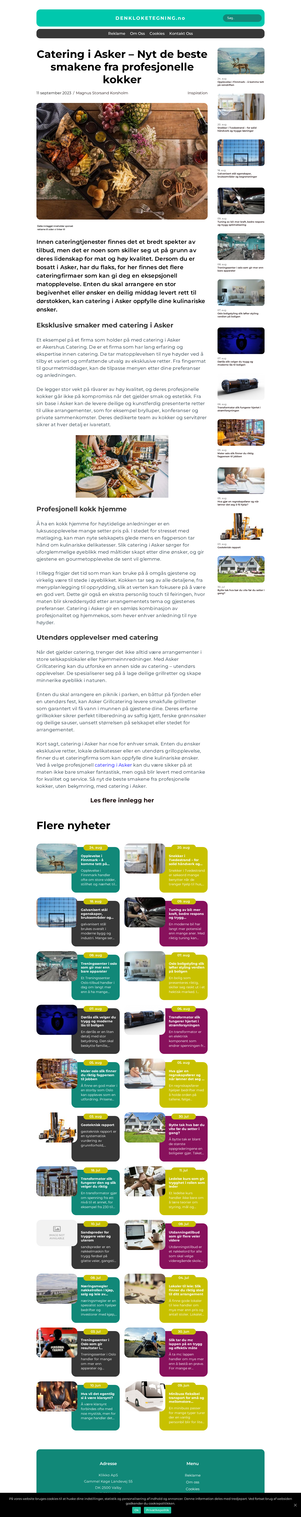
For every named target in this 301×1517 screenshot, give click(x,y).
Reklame (116, 33)
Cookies (157, 33)
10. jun (95, 1385)
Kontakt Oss (181, 33)
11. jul (183, 1170)
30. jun (183, 1331)
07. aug (183, 955)
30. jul (184, 1116)
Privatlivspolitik (157, 1510)
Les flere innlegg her (122, 800)
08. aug (95, 955)
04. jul (183, 1278)
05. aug (95, 1062)
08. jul (183, 1224)
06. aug (183, 1009)
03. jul (96, 1331)
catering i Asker (113, 765)
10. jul (95, 1224)
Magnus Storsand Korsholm (102, 93)
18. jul (95, 1170)
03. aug (95, 1116)
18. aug (96, 901)
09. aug (183, 901)
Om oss (137, 33)
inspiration (198, 93)
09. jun (183, 1385)
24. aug (95, 847)
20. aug (183, 847)
